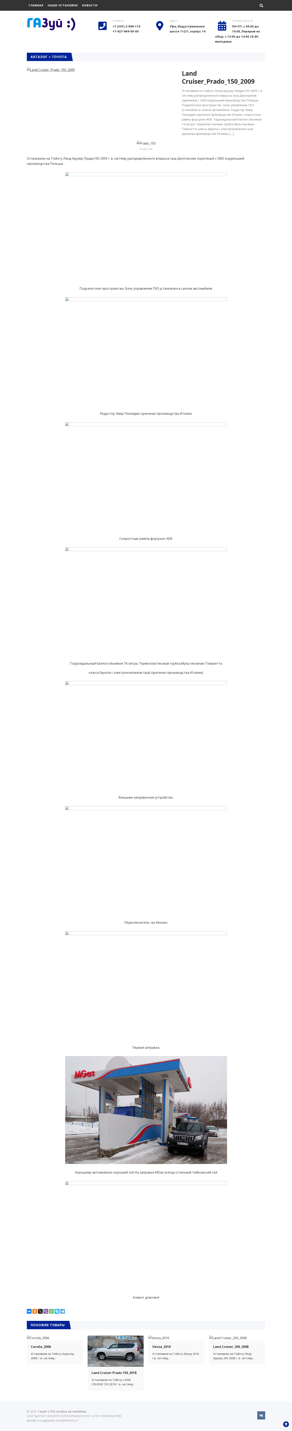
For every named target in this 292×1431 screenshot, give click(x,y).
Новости (90, 5)
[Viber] (46, 1311)
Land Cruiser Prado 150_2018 (114, 1373)
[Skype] (57, 1311)
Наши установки (63, 5)
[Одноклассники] (34, 1311)
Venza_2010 (161, 1347)
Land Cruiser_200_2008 (230, 1347)
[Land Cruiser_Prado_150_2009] (51, 70)
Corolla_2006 (41, 1347)
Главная (36, 5)
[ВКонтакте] (29, 1311)
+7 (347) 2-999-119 (126, 26)
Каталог (39, 57)
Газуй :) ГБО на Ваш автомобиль (56, 26)
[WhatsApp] (51, 1311)
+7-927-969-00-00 (125, 31)
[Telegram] (62, 1311)
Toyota (59, 57)
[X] (40, 1311)
